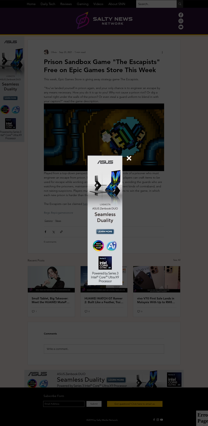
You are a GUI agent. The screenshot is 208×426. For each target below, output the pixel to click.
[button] (129, 158)
